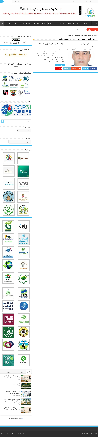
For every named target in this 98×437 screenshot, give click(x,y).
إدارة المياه (76, 49)
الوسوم (9, 372)
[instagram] (13, 2)
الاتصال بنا (88, 1)
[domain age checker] (16, 418)
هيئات (89, 23)
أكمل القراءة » (59, 65)
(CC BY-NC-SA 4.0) (12, 43)
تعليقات (16, 372)
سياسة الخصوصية (80, 1)
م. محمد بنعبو (70, 49)
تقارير (17, 23)
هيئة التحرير (92, 49)
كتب (23, 23)
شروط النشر (71, 1)
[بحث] (1, 1)
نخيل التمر (37, 23)
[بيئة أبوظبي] (90, 12)
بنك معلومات (58, 23)
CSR (65, 23)
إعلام (51, 23)
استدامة (83, 23)
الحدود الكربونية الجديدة (80, 30)
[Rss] (19, 2)
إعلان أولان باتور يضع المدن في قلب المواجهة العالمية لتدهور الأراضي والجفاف (12, 401)
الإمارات (76, 23)
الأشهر (22, 372)
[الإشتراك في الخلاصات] (33, 39)
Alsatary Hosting (11, 434)
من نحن (95, 1)
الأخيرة (28, 372)
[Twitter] (15, 2)
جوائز (12, 23)
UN (70, 23)
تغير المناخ (29, 23)
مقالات (45, 23)
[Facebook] (17, 2)
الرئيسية (95, 23)
